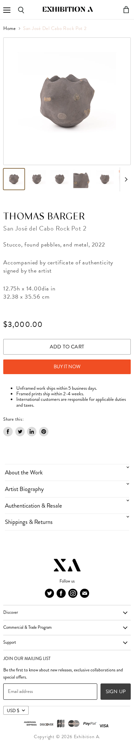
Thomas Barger (44, 216)
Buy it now (67, 366)
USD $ (13, 710)
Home (9, 28)
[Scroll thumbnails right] (125, 179)
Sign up (116, 691)
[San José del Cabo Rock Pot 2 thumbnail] (14, 179)
